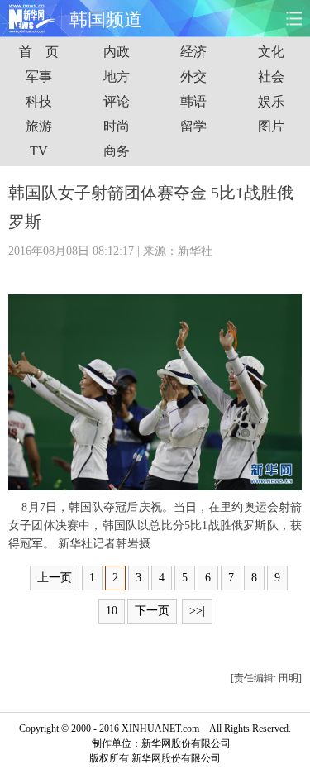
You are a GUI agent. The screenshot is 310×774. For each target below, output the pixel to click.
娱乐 (271, 101)
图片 (271, 126)
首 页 (39, 52)
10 (111, 610)
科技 (39, 101)
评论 (116, 101)
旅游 (39, 126)
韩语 (193, 101)
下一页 (152, 610)
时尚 (116, 126)
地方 (116, 76)
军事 (39, 76)
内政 (116, 52)
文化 (271, 52)
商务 (116, 151)
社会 (271, 76)
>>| (197, 610)
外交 (193, 76)
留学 (193, 126)
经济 (193, 52)
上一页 (54, 577)
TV (39, 151)
